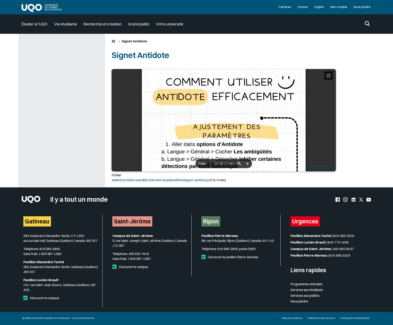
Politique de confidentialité (354, 318)
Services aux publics (305, 295)
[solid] (26, 298)
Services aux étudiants (306, 290)
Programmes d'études (306, 284)
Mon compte (338, 7)
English (319, 7)
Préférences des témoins (321, 318)
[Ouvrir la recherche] (367, 24)
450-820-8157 (343, 249)
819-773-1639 (338, 242)
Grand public (138, 24)
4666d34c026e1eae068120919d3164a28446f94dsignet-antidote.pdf (162, 180)
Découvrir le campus (44, 298)
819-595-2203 (343, 236)
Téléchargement (320, 166)
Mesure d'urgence (292, 318)
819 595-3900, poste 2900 (236, 249)
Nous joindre (362, 7)
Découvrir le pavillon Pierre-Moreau (232, 257)
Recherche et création (103, 24)
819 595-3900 (50, 249)
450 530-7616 (139, 254)
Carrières (285, 7)
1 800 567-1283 (50, 254)
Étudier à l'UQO (34, 24)
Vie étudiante (65, 24)
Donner (303, 7)
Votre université (169, 24)
